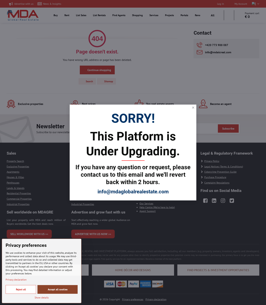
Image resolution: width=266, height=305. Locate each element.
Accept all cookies (57, 289)
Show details (42, 297)
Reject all (21, 289)
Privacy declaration (16, 279)
